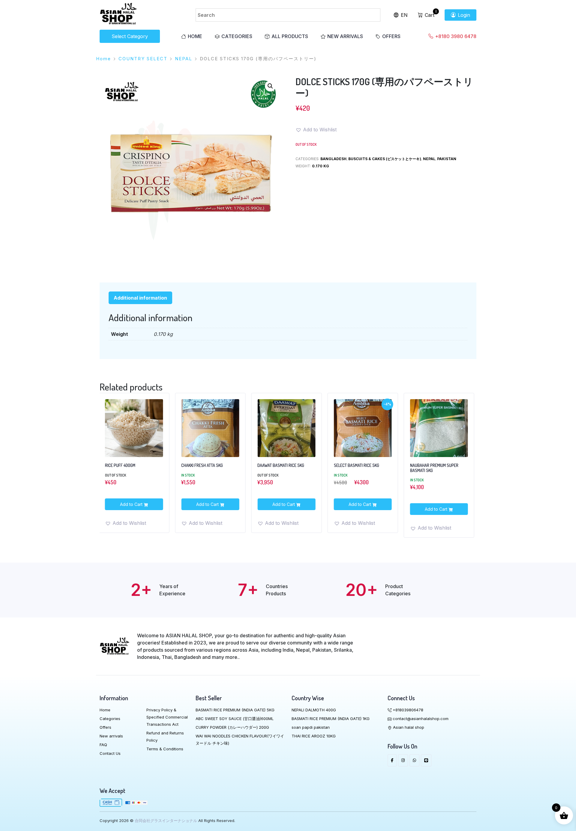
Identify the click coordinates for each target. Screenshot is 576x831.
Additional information (140, 298)
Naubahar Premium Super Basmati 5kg (358, 468)
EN (403, 15)
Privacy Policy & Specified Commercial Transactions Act (167, 717)
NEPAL (183, 58)
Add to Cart (131, 504)
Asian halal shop (408, 727)
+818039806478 (407, 709)
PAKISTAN (446, 159)
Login (463, 15)
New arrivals (345, 36)
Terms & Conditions (164, 748)
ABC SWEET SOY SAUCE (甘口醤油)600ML (235, 718)
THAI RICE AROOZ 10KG (314, 736)
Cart (428, 15)
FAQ (103, 744)
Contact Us (110, 753)
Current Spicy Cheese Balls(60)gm (431, 468)
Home (195, 36)
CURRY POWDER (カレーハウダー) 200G (232, 727)
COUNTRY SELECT (142, 58)
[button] (270, 86)
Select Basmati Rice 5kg (279, 465)
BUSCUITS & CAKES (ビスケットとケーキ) (384, 159)
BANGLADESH (333, 159)
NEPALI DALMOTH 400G (314, 709)
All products (290, 36)
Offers (391, 36)
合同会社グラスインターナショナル (166, 820)
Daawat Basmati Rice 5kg (204, 465)
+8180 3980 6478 (455, 36)
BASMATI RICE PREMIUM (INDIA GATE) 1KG (331, 718)
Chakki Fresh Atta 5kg (125, 465)
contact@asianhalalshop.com (420, 718)
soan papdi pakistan (311, 727)
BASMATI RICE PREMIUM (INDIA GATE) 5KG (235, 709)
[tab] (140, 297)
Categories (236, 36)
